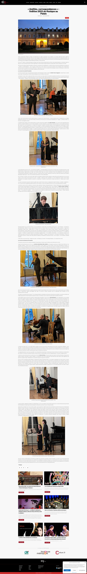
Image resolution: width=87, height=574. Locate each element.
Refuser (74, 570)
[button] (85, 562)
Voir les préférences (82, 570)
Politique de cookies (74, 572)
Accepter (67, 570)
